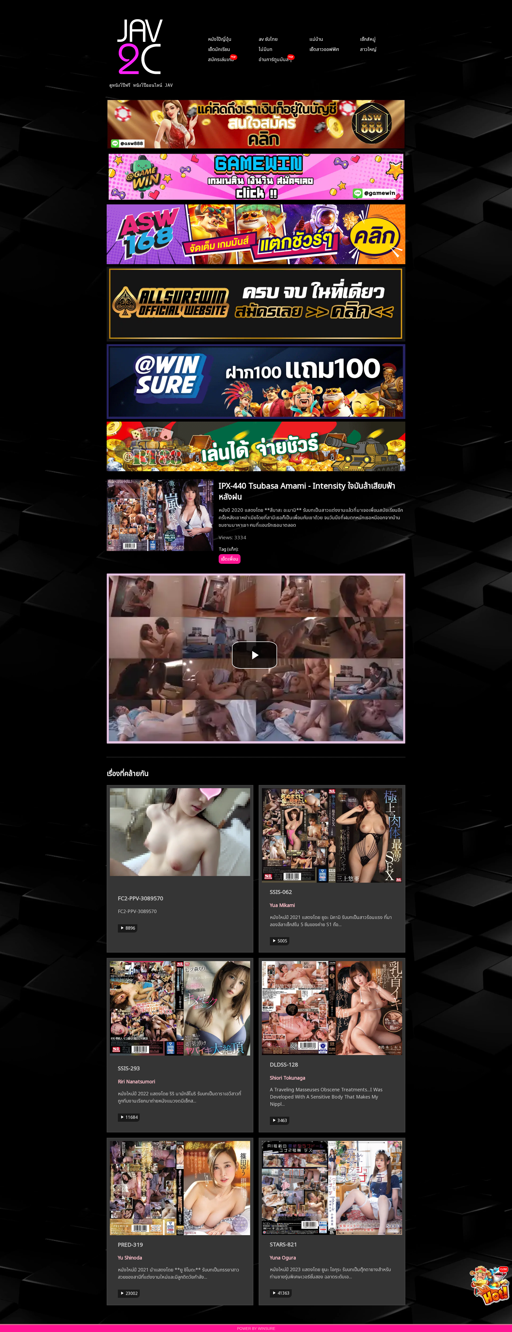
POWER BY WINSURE (256, 1329)
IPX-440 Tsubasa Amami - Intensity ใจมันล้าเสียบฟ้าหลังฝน (307, 490)
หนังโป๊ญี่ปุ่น (219, 38)
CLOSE (503, 1269)
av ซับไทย (268, 38)
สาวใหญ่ (368, 48)
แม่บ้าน (316, 38)
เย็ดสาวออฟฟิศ (324, 48)
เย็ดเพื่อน (229, 558)
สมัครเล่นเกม (221, 58)
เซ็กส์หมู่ (368, 38)
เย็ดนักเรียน (219, 48)
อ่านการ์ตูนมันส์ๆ (275, 58)
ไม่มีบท (266, 48)
